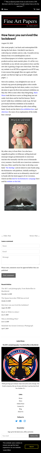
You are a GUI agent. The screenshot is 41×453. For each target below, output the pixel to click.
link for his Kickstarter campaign (24, 179)
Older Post (7, 236)
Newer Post (34, 236)
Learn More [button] (7, 450)
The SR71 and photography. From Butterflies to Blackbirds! (21, 345)
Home (20, 398)
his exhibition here (28, 109)
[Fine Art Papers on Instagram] (25, 421)
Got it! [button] (32, 446)
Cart (38, 9)
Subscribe (34, 436)
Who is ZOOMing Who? (9, 319)
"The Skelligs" (10, 168)
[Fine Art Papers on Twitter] (16, 421)
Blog (20, 409)
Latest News (20, 341)
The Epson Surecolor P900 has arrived (15, 298)
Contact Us (20, 406)
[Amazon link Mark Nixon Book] (20, 133)
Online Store (20, 404)
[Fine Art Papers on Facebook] (20, 421)
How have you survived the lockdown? (15, 305)
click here (4, 112)
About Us (20, 411)
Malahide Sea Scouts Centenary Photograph (17, 326)
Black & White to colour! (10, 312)
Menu (6, 9)
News (20, 401)
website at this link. (14, 181)
